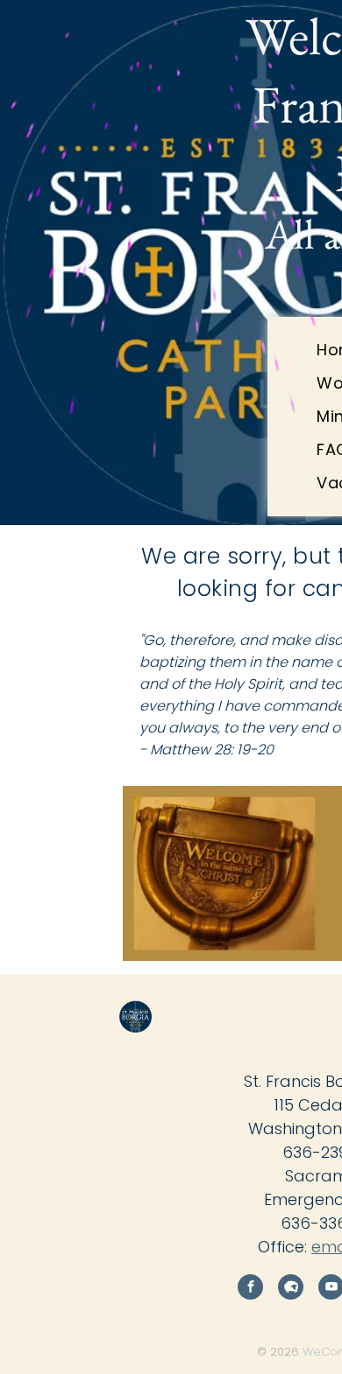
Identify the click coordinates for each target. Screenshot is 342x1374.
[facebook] (250, 1289)
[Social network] (290, 1289)
